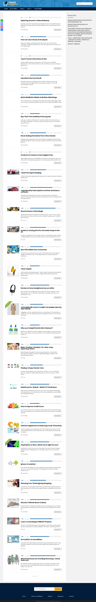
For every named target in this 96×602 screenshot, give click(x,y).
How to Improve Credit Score (32, 406)
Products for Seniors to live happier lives (37, 155)
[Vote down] (24, 18)
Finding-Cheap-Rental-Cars (32, 368)
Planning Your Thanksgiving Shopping (36, 483)
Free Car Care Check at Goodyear (34, 40)
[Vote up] (27, 18)
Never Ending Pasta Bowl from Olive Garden (38, 136)
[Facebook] (1, 23)
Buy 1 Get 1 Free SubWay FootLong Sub (36, 116)
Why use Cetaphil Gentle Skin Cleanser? (37, 328)
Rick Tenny (25, 29)
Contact (71, 596)
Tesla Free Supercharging (31, 173)
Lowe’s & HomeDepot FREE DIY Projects (36, 522)
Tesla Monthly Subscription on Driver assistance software (40, 191)
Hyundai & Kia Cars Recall (31, 78)
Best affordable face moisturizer (34, 250)
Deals (22, 9)
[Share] (1, 29)
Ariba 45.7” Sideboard (74, 44)
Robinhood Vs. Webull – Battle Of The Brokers (39, 387)
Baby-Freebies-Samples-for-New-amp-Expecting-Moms (37, 348)
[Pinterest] (1, 26)
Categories (38, 9)
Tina (24, 220)
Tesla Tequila (26, 269)
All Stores (13, 9)
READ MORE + (58, 30)
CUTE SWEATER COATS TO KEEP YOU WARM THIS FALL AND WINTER (41, 308)
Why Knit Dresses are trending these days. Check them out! (40, 559)
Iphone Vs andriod (28, 464)
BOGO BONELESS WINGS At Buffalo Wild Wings (39, 97)
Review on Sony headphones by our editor (37, 288)
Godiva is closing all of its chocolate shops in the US (40, 231)
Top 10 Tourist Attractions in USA (34, 59)
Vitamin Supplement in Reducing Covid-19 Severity (41, 426)
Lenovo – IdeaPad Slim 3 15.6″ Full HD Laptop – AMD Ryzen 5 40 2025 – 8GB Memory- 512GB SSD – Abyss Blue (80, 39)
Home (6, 9)
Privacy (50, 596)
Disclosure (60, 596)
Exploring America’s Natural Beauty (35, 20)
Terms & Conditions (36, 596)
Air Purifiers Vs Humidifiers (31, 539)
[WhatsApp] (1, 20)
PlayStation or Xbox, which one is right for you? (39, 445)
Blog (29, 9)
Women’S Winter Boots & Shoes (33, 502)
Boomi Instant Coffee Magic (32, 211)
